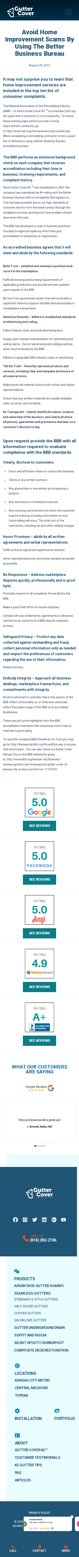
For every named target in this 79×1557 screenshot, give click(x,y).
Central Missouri (31, 1388)
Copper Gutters (27, 1313)
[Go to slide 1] (35, 1146)
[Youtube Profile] (63, 1219)
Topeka (21, 1395)
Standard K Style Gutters (36, 1299)
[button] (71, 1516)
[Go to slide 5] (44, 1146)
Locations (25, 1373)
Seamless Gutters (32, 1293)
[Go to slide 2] (38, 1146)
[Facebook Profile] (15, 1219)
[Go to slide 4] (42, 1146)
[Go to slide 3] (40, 1146)
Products (24, 1278)
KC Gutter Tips (28, 1465)
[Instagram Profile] (25, 1219)
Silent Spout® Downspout (39, 1343)
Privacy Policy (39, 1513)
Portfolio (64, 1418)
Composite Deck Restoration (41, 1350)
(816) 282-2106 (43, 1240)
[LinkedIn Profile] (44, 1219)
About (21, 1443)
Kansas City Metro (32, 1380)
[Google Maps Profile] (54, 1219)
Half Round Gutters (31, 1306)
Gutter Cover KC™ (31, 1450)
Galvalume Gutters (30, 1320)
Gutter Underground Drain (39, 1327)
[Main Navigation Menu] (69, 12)
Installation (28, 1418)
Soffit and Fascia (30, 1335)
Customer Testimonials (37, 1457)
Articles (23, 1480)
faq (18, 1472)
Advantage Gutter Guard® (39, 1286)
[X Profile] (34, 1219)
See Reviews (39, 826)
